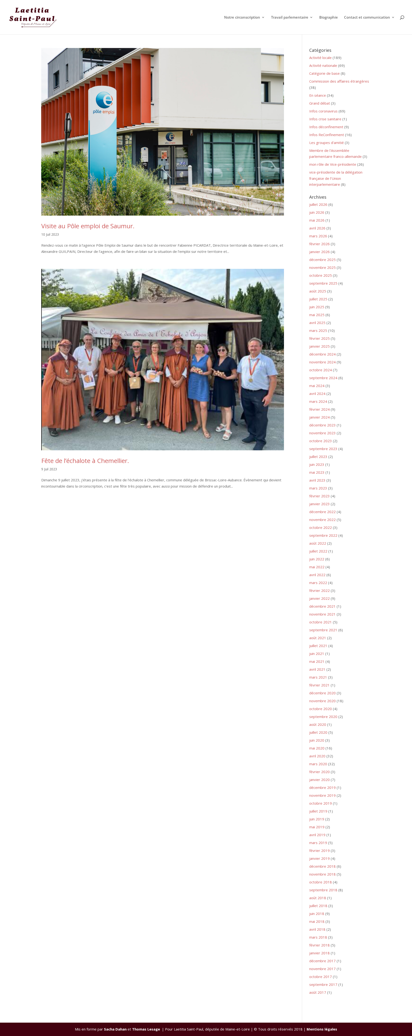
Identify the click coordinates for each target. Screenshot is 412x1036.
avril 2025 (317, 322)
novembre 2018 (322, 874)
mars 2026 (318, 236)
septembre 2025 (323, 283)
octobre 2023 (320, 440)
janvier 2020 (319, 779)
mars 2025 (318, 330)
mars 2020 (318, 763)
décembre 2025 (322, 259)
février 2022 (319, 590)
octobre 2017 (320, 976)
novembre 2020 (322, 700)
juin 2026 (316, 212)
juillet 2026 (318, 204)
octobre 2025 (320, 275)
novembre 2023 (322, 432)
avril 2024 (317, 393)
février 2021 (319, 685)
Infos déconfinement (326, 126)
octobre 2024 (320, 369)
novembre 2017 (322, 968)
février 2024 (319, 409)
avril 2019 (317, 834)
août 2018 (317, 897)
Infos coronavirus (323, 111)
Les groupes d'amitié (326, 142)
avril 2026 (317, 228)
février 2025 (319, 338)
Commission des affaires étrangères (339, 81)
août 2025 (317, 291)
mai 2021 (316, 661)
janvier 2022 (319, 598)
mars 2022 (318, 582)
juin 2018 (316, 913)
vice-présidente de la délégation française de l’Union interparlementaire (335, 178)
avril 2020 (317, 756)
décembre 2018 (322, 866)
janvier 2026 (319, 251)
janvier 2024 (319, 417)
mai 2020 (316, 748)
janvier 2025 (319, 346)
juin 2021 (316, 653)
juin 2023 (316, 464)
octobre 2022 (320, 527)
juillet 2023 (318, 456)
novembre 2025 (322, 267)
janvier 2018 (319, 953)
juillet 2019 (318, 811)
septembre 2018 (323, 889)
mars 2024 (318, 401)
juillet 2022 (318, 551)
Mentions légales (322, 1029)
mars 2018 (318, 937)
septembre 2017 (323, 984)
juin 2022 (316, 559)
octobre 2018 (320, 882)
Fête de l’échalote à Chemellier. (85, 460)
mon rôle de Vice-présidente (332, 164)
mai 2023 (316, 472)
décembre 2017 (322, 960)
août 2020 (317, 724)
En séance (317, 95)
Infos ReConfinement (326, 134)
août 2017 (317, 992)
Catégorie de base (324, 73)
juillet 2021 (318, 645)
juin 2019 (316, 819)
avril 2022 (317, 574)
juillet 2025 (318, 299)
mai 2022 (316, 566)
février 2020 (319, 771)
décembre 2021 (322, 606)
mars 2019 (318, 842)
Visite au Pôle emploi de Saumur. (87, 226)
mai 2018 (316, 921)
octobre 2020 (320, 708)
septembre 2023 (323, 448)
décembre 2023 (322, 425)
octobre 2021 (320, 622)
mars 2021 (318, 677)
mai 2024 (316, 385)
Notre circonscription (242, 18)
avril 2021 (317, 669)
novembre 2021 (322, 614)
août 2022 (317, 543)
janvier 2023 (319, 503)
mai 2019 (316, 826)
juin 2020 (316, 740)
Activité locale (320, 57)
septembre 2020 (323, 716)
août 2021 (317, 637)
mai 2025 (316, 314)
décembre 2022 (322, 511)
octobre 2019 (320, 803)
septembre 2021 (323, 629)
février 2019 (319, 850)
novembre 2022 (322, 519)
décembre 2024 (322, 354)
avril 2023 (317, 480)
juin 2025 (316, 306)
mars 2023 (318, 488)
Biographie (328, 18)
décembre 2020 (322, 693)
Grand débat (319, 103)
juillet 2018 (318, 905)
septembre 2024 (323, 377)
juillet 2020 (318, 732)
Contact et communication (367, 18)
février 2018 (319, 945)
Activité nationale (323, 65)
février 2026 (319, 243)
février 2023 (319, 496)
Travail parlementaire (289, 18)
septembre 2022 (323, 535)
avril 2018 (317, 929)
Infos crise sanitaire (325, 119)
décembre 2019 (322, 787)
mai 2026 (316, 220)
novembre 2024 (322, 362)
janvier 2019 (319, 858)
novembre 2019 (322, 795)
